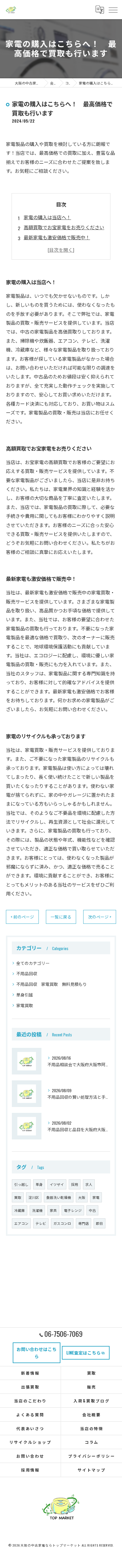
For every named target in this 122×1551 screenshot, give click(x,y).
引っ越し (21, 1184)
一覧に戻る (61, 917)
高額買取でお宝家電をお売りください (64, 227)
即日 (99, 1223)
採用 (74, 1184)
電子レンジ (73, 1210)
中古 (92, 1210)
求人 (88, 1184)
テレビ (41, 1223)
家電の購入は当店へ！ (47, 217)
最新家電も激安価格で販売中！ (57, 237)
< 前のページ (22, 917)
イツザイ (57, 1184)
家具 (53, 1210)
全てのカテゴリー (32, 963)
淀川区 (33, 1197)
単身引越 (24, 994)
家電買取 (24, 1005)
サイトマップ (92, 1470)
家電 (95, 1197)
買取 (17, 1197)
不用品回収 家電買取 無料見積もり (51, 984)
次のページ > (99, 917)
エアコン (21, 1223)
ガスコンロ (62, 1223)
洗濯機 (37, 1210)
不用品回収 (26, 973)
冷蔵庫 (19, 1210)
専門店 (83, 1223)
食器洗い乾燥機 (58, 1197)
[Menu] (113, 9)
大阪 (81, 1197)
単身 (39, 1184)
